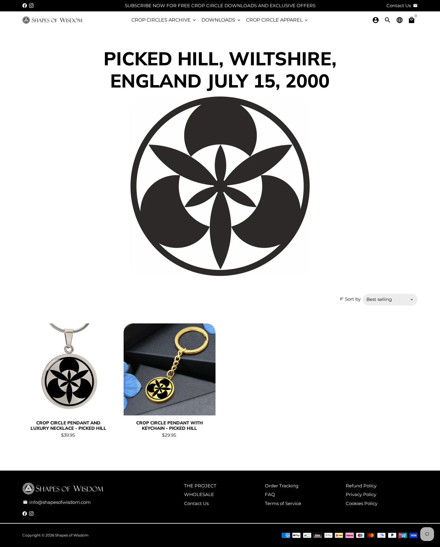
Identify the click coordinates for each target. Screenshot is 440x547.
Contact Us (196, 503)
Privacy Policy (361, 494)
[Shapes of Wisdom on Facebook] (24, 5)
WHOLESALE (199, 494)
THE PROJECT (200, 486)
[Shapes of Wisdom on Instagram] (31, 5)
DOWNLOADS (221, 20)
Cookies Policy (361, 503)
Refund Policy (361, 486)
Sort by (350, 299)
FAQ (270, 494)
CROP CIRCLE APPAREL (277, 20)
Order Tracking (281, 486)
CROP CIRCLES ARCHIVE (164, 20)
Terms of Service (283, 503)
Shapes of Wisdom (72, 535)
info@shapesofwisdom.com (57, 502)
